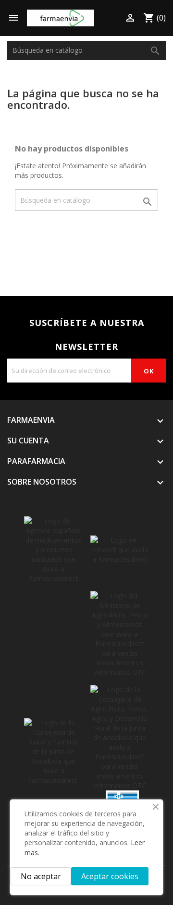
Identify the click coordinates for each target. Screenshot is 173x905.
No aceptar (41, 876)
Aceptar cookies (109, 876)
